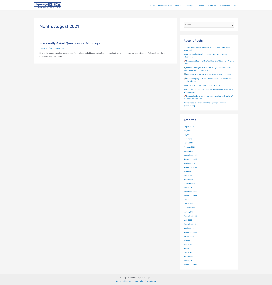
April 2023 (188, 200)
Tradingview (225, 5)
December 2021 (190, 224)
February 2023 (189, 208)
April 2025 (188, 139)
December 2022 (190, 216)
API (235, 5)
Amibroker (212, 5)
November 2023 (190, 196)
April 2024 (188, 175)
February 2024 (189, 183)
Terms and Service (123, 281)
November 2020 (190, 264)
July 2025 (187, 131)
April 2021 (188, 252)
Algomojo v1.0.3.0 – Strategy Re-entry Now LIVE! (203, 85)
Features (178, 5)
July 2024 (187, 171)
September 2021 (190, 232)
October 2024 (189, 163)
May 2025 (188, 135)
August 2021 (189, 236)
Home (152, 5)
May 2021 (187, 248)
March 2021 (188, 256)
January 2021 (189, 260)
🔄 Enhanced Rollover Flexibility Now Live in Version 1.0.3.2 (207, 74)
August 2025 (189, 127)
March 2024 (188, 179)
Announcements (165, 5)
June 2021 (188, 244)
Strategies (190, 5)
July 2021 (187, 240)
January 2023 (189, 212)
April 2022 (188, 220)
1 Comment (44, 48)
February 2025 (189, 147)
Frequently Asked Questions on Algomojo (69, 43)
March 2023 (188, 204)
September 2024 (190, 167)
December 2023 (190, 191)
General (201, 5)
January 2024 (189, 187)
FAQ (51, 48)
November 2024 (190, 159)
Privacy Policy (150, 281)
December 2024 (190, 155)
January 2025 (189, 151)
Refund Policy (138, 281)
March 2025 (188, 143)
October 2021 (189, 228)
